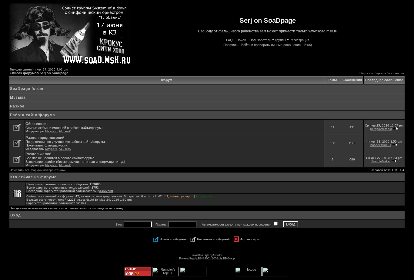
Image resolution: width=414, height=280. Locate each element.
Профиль (230, 45)
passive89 (105, 191)
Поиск (241, 40)
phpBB (197, 258)
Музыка (18, 97)
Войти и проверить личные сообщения (271, 45)
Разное (17, 106)
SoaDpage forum (26, 89)
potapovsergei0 (381, 128)
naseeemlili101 (380, 145)
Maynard (51, 131)
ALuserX (65, 131)
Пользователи (260, 40)
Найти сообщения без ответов (381, 73)
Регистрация (299, 40)
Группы (280, 40)
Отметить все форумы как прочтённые (38, 170)
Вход (308, 45)
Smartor (217, 255)
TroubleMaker (380, 161)
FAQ (229, 40)
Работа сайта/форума (32, 115)
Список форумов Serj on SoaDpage (39, 73)
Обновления (36, 124)
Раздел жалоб (38, 154)
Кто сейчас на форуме (33, 177)
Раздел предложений (44, 138)
